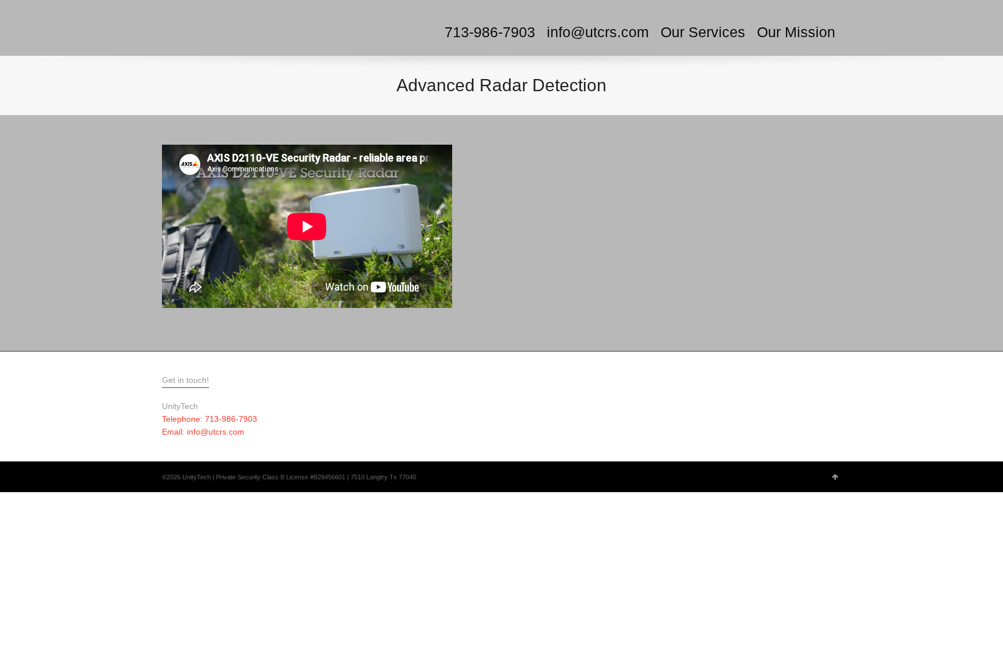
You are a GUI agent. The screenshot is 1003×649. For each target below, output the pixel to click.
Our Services (703, 32)
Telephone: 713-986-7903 (209, 419)
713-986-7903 (490, 32)
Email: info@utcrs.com (203, 431)
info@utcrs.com (598, 32)
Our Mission (796, 32)
